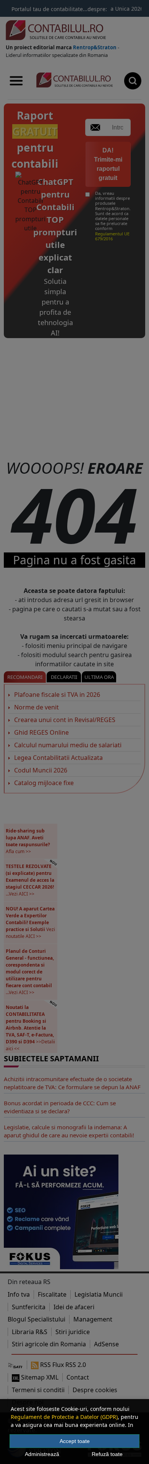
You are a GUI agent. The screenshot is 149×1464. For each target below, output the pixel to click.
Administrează (42, 1454)
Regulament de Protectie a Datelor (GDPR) (64, 1416)
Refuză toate (107, 1454)
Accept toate (75, 1441)
